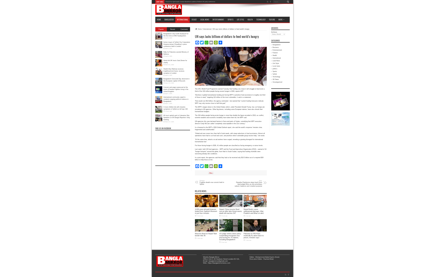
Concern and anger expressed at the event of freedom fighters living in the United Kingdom (175, 89)
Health (250, 19)
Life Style (240, 19)
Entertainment (218, 19)
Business (276, 47)
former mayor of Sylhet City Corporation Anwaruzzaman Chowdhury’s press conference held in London (176, 44)
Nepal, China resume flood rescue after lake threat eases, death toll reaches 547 (230, 211)
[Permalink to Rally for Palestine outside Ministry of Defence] (158, 57)
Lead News (276, 61)
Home (159, 19)
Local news (204, 19)
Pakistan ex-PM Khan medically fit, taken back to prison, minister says (254, 236)
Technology (261, 19)
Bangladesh (169, 19)
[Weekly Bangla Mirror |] (168, 13)
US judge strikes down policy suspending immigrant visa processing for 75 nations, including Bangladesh (230, 236)
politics (275, 69)
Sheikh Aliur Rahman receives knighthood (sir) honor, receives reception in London (173, 71)
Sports (230, 19)
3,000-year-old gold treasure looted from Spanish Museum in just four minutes (206, 211)
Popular (161, 29)
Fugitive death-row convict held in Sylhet (212, 182)
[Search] (288, 1)
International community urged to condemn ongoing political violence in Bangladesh (175, 99)
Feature (272, 19)
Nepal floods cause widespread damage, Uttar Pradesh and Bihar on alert (254, 211)
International (182, 19)
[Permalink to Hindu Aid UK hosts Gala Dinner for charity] (158, 66)
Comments (184, 29)
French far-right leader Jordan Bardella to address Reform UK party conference (190, 2)
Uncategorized (277, 82)
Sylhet (194, 19)
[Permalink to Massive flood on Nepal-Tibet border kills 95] (206, 231)
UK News (276, 79)
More (280, 19)
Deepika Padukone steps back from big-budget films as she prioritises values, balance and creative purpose (248, 183)
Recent (172, 29)
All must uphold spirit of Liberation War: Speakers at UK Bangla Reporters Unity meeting (176, 117)
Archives (274, 32)
